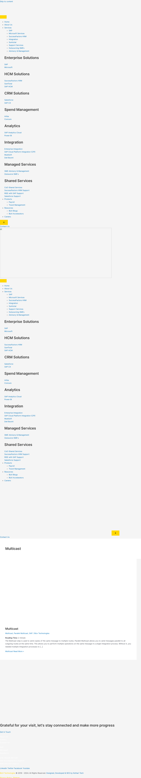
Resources (8, 208)
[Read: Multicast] (61, 623)
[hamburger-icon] (3, 17)
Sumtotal (12, 42)
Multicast (11, 628)
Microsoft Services (16, 33)
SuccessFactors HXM (17, 36)
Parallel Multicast (21, 633)
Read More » (14, 651)
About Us (8, 25)
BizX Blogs (13, 211)
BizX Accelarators (16, 214)
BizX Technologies (7, 773)
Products (8, 199)
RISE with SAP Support (9, 764)
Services (7, 28)
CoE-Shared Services (9, 758)
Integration (13, 39)
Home (6, 22)
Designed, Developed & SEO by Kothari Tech (64, 773)
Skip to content (6, 1)
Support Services (16, 45)
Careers (7, 217)
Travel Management (17, 205)
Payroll (12, 202)
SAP (10, 30)
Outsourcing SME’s (16, 48)
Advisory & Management (19, 51)
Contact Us (4, 742)
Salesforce (4, 753)
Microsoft (4, 750)
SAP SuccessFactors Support (12, 761)
